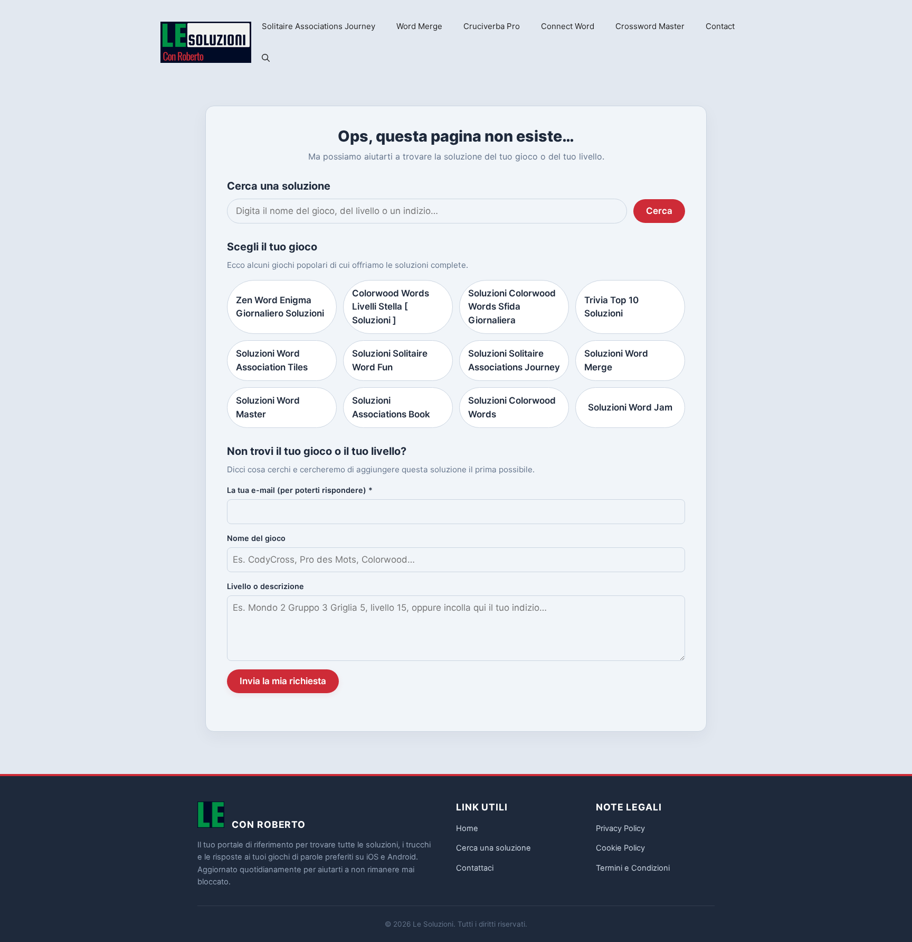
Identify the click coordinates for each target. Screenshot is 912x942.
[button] (265, 58)
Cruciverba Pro (491, 26)
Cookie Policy (620, 848)
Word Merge (419, 26)
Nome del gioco (256, 538)
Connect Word (567, 26)
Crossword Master (650, 26)
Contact (720, 26)
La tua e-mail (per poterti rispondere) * (300, 490)
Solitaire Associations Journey (318, 26)
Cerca (659, 211)
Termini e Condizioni (633, 868)
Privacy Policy (620, 828)
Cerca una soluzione (493, 848)
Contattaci (474, 868)
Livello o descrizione (265, 586)
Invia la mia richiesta (283, 681)
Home (467, 828)
